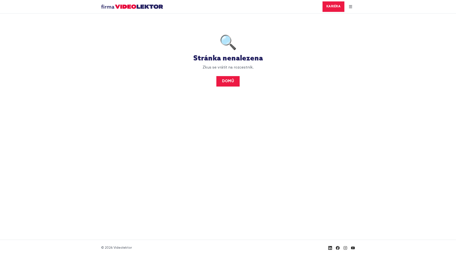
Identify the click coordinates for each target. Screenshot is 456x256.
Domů (228, 81)
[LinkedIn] (330, 248)
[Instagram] (345, 248)
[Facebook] (338, 248)
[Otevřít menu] (350, 6)
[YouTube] (353, 248)
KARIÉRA (333, 6)
